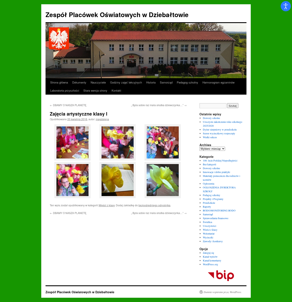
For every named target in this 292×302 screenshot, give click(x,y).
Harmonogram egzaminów (218, 82)
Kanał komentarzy (212, 260)
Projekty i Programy (213, 199)
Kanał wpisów (210, 256)
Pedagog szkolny (187, 82)
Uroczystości (209, 225)
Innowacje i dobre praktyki (216, 172)
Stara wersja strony (95, 90)
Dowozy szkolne (211, 118)
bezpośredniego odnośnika (154, 205)
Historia (151, 82)
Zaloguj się (208, 252)
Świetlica (207, 222)
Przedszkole (209, 202)
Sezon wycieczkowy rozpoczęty (219, 133)
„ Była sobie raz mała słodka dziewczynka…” (159, 105)
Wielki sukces (210, 137)
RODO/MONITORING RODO (219, 210)
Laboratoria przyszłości (64, 90)
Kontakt (116, 90)
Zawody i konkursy (213, 241)
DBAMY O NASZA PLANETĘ (68, 105)
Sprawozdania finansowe (215, 218)
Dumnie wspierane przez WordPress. (223, 292)
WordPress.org (210, 264)
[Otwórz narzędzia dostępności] (286, 6)
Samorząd (166, 82)
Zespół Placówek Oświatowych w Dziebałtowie (117, 14)
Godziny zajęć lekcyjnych (126, 82)
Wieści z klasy (107, 205)
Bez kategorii (209, 164)
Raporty (207, 206)
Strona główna (59, 82)
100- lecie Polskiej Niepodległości (220, 160)
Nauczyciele (98, 82)
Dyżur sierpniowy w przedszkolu (220, 129)
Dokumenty (79, 82)
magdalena (102, 119)
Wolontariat (208, 233)
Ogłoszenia (208, 183)
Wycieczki (208, 237)
